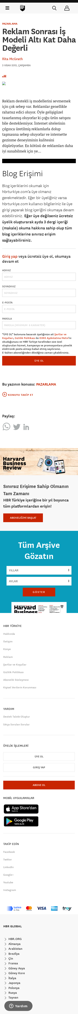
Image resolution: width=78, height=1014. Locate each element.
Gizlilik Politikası (25, 338)
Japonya (14, 983)
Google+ (8, 875)
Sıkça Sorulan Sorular (16, 724)
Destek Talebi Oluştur (16, 716)
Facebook (9, 852)
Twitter (7, 859)
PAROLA (7, 318)
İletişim (8, 641)
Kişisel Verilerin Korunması (19, 687)
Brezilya (14, 954)
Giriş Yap (39, 767)
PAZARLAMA (9, 23)
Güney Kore (16, 973)
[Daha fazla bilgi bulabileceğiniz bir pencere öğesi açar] (18, 1006)
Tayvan (13, 997)
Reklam (8, 657)
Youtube (8, 882)
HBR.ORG (15, 939)
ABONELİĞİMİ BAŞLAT (23, 518)
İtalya (12, 978)
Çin (10, 958)
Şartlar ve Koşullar (14, 664)
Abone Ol (39, 785)
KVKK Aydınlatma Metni (53, 338)
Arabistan (15, 949)
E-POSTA (7, 302)
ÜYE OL (39, 360)
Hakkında (9, 634)
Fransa (13, 963)
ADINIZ (6, 270)
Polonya (14, 988)
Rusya (12, 993)
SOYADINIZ (9, 286)
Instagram (9, 890)
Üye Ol (39, 756)
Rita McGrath (12, 59)
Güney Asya (16, 968)
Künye (7, 649)
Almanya (14, 944)
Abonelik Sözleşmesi (16, 680)
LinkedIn (8, 867)
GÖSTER (39, 592)
